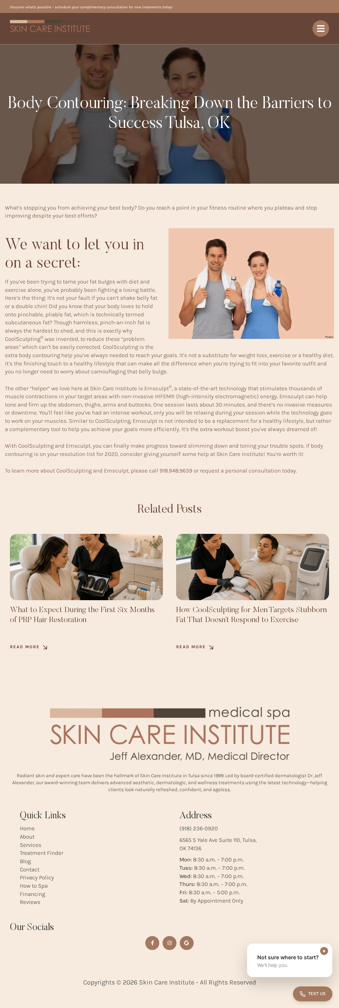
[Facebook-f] (152, 943)
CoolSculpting (24, 339)
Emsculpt (158, 388)
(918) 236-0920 (198, 828)
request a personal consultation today (248, 470)
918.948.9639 (176, 470)
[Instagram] (169, 943)
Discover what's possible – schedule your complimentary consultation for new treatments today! (91, 7)
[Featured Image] (86, 567)
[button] (28, 647)
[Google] (187, 943)
